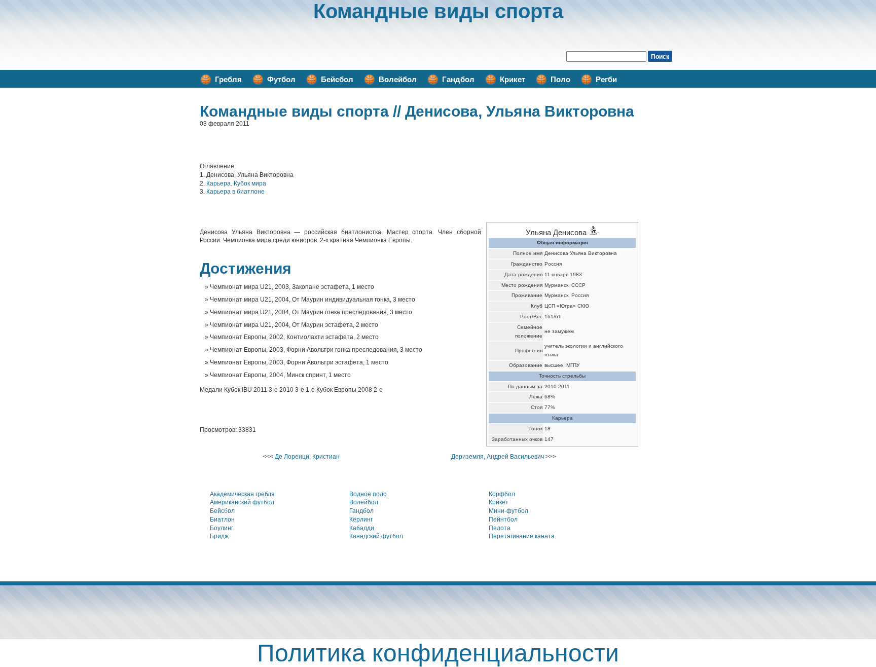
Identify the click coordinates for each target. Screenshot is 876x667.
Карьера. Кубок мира (236, 183)
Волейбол (398, 79)
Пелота (499, 528)
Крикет (512, 79)
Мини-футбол (508, 510)
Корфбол (502, 494)
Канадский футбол (376, 536)
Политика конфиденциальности (438, 653)
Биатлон (222, 519)
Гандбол (458, 79)
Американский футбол (242, 502)
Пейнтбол (503, 519)
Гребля (228, 79)
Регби (606, 79)
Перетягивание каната (522, 536)
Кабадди (361, 528)
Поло (560, 79)
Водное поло (368, 494)
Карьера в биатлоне (235, 191)
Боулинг (221, 528)
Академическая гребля (242, 494)
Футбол (281, 79)
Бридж (219, 536)
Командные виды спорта (438, 11)
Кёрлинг (361, 519)
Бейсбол (337, 79)
